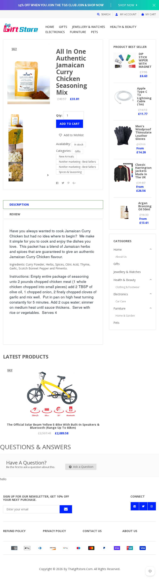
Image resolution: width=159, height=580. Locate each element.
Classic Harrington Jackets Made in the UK (143, 171)
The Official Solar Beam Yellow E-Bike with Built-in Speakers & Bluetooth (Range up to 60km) (53, 426)
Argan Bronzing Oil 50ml (145, 206)
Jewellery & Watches (88, 27)
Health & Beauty (123, 27)
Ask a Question (82, 467)
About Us (121, 256)
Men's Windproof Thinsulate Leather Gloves (143, 132)
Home (49, 27)
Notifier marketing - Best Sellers (77, 161)
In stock (78, 144)
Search (105, 14)
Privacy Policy (54, 531)
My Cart (151, 14)
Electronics (55, 32)
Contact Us (92, 531)
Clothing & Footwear (128, 287)
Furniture (78, 32)
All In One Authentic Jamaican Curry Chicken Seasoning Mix (71, 71)
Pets (94, 32)
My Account (127, 14)
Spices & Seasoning (70, 172)
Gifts (63, 27)
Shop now (126, 5)
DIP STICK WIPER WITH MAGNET (145, 60)
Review (15, 214)
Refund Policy (14, 531)
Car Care (121, 301)
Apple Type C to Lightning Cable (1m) (144, 96)
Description (19, 204)
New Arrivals (66, 156)
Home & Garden (125, 315)
